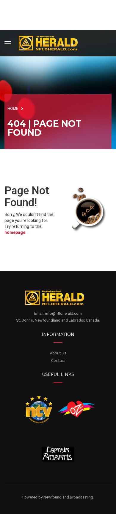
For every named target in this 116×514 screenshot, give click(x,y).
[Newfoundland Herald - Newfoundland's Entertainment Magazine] (51, 42)
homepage (14, 232)
